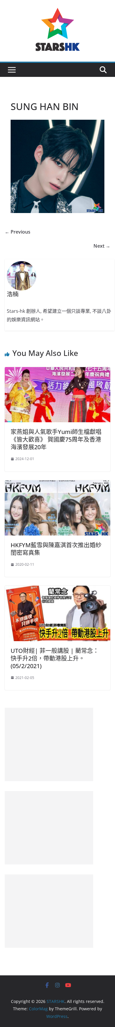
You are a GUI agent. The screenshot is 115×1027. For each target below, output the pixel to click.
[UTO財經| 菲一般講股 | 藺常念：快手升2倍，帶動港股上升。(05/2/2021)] (57, 590)
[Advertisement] (49, 744)
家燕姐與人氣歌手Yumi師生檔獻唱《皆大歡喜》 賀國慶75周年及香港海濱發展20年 (56, 439)
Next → (101, 246)
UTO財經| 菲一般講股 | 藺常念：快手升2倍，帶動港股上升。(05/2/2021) (55, 658)
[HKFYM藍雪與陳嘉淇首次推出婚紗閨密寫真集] (57, 484)
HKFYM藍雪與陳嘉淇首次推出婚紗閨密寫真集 (56, 549)
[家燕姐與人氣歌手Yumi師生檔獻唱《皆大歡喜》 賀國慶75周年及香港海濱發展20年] (57, 371)
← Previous (17, 232)
